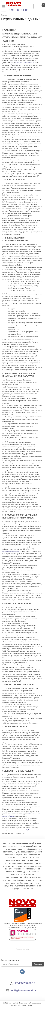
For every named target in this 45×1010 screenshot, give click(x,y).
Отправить (38, 964)
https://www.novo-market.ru (24, 63)
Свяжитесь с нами (22, 949)
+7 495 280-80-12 (17, 10)
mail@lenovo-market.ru (32, 830)
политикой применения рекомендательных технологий (21, 995)
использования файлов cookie (13, 998)
